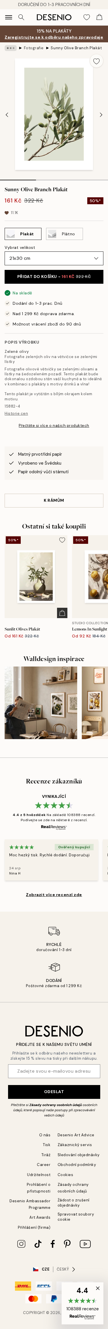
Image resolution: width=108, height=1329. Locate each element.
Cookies (65, 1174)
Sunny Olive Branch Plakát (76, 48)
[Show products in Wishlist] (86, 17)
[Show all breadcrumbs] (11, 48)
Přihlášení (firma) (34, 1227)
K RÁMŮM (54, 500)
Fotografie (34, 48)
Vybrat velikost (20, 247)
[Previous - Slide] (7, 114)
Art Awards (39, 1217)
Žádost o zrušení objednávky (74, 1202)
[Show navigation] (8, 17)
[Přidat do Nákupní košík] (62, 613)
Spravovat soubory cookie (76, 1217)
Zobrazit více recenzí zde (54, 894)
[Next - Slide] (101, 114)
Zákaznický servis (75, 1144)
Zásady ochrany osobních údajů (55, 1105)
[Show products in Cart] (99, 17)
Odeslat (54, 1091)
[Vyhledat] (21, 17)
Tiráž (46, 1154)
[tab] (18, 178)
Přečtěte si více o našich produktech (54, 425)
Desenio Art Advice (76, 1135)
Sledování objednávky (79, 1154)
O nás (45, 1135)
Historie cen (16, 413)
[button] (82, 1303)
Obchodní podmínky (77, 1164)
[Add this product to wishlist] (96, 61)
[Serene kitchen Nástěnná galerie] (41, 703)
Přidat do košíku (54, 276)
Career (43, 1164)
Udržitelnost (38, 1174)
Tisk (46, 1144)
